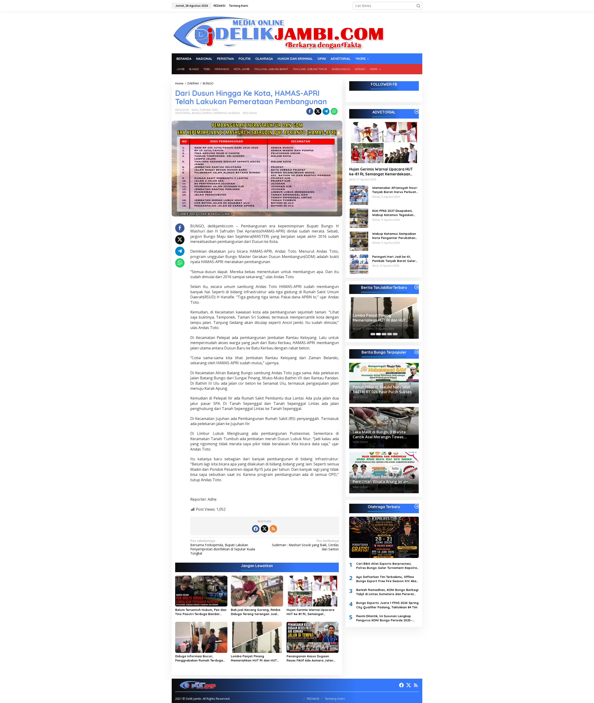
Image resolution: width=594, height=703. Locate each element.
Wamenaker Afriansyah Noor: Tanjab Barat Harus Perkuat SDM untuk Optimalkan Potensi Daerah (395, 190)
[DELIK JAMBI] (278, 32)
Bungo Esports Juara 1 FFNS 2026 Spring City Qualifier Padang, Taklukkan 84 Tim (387, 605)
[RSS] (273, 528)
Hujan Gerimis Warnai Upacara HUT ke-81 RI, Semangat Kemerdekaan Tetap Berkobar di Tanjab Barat (312, 612)
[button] (418, 6)
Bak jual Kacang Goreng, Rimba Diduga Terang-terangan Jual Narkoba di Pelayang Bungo (255, 612)
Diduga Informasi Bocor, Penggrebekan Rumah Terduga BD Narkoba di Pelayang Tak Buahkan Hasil (199, 658)
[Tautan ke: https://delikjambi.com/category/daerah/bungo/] (417, 352)
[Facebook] (255, 528)
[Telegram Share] (326, 111)
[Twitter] (264, 528)
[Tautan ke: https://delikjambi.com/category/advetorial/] (417, 111)
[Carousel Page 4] (389, 334)
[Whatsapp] (334, 111)
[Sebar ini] (309, 111)
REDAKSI (313, 698)
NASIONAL (234, 113)
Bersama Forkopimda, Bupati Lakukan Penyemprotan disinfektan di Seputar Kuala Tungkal (222, 547)
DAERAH (207, 113)
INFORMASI (220, 113)
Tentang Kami (335, 698)
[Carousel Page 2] (378, 334)
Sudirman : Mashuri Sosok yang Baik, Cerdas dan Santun (305, 545)
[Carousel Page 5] (395, 334)
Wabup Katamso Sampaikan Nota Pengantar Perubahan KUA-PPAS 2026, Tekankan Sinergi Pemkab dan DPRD (394, 236)
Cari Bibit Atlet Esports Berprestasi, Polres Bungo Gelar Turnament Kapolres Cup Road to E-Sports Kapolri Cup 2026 (387, 566)
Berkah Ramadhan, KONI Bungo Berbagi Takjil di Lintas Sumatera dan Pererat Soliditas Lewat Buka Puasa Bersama (387, 592)
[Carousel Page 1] (373, 334)
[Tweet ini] (317, 111)
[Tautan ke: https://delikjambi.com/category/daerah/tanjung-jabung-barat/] (417, 287)
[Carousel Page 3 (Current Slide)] (384, 334)
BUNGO (196, 113)
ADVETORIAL (183, 113)
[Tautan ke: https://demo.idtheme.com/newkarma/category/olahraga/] (417, 506)
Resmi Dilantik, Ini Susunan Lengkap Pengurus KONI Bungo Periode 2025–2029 (384, 618)
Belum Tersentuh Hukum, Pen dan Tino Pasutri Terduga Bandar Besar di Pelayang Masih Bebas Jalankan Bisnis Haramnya (200, 612)
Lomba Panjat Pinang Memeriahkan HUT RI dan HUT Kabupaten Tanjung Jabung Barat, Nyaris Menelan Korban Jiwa (254, 658)
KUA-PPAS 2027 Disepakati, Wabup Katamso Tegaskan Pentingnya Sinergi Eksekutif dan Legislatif (394, 213)
